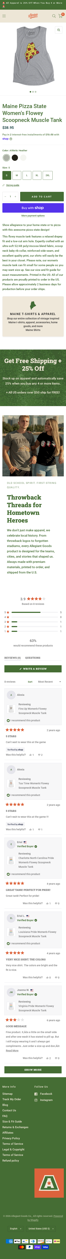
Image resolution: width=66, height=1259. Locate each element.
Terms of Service (12, 1143)
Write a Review (35, 669)
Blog (5, 1105)
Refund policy (10, 1160)
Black (15, 158)
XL (37, 175)
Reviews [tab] (12, 658)
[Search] (54, 16)
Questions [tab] (32, 658)
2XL (48, 175)
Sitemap (7, 1093)
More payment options (33, 215)
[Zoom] (58, 30)
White (23, 158)
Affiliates (7, 1132)
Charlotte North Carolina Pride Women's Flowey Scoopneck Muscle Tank (36, 862)
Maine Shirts (33, 330)
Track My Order (11, 1099)
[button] (33, 612)
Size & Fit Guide (12, 1121)
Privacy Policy (11, 1138)
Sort (30, 681)
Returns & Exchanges (15, 1127)
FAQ (4, 1116)
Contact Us (9, 1110)
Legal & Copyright (13, 1149)
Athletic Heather (6, 158)
